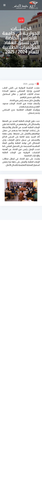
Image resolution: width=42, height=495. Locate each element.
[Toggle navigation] (4, 5)
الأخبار (21, 20)
